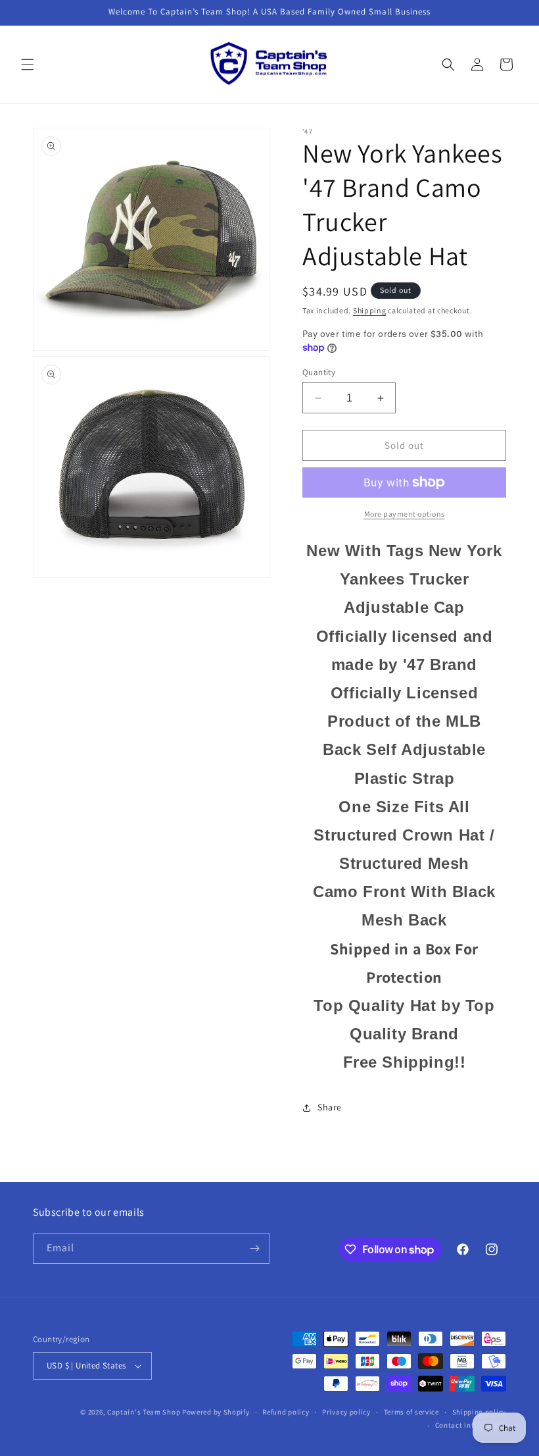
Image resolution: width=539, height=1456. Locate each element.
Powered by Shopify (216, 1412)
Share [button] (329, 1107)
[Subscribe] (254, 1248)
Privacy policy (346, 1412)
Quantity (318, 372)
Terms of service (411, 1412)
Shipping (370, 310)
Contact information (470, 1425)
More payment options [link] (404, 514)
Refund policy (285, 1412)
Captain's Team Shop (143, 1412)
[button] (27, 64)
